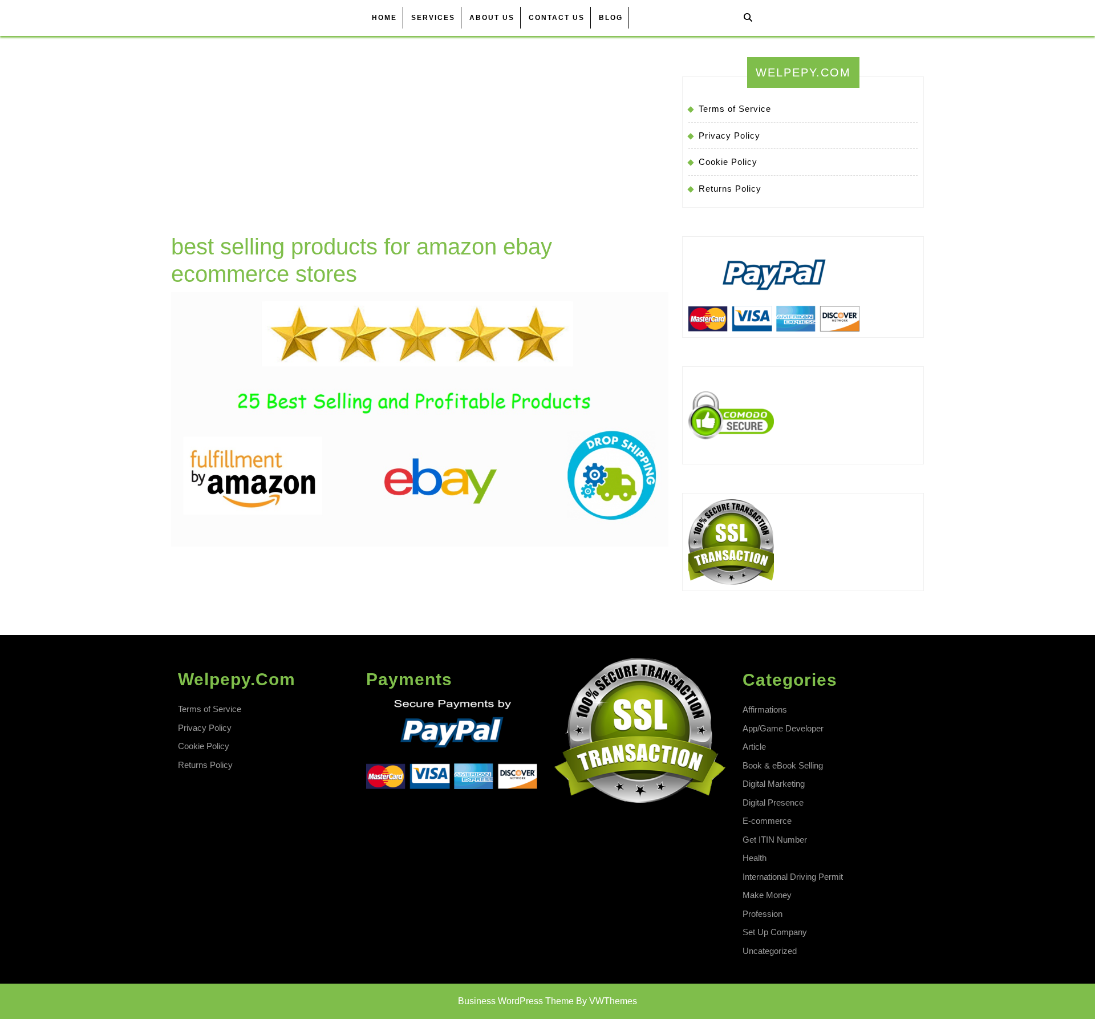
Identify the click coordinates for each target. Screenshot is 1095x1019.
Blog (611, 18)
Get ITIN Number (775, 839)
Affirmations (765, 709)
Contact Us (557, 18)
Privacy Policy (729, 135)
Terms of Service (735, 109)
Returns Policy (730, 188)
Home (384, 18)
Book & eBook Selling (783, 765)
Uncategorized (770, 951)
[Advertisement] (419, 147)
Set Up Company (775, 932)
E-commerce (767, 821)
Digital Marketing (774, 783)
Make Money (767, 895)
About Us (491, 18)
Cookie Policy (728, 162)
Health (754, 858)
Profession (762, 914)
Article (754, 746)
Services (433, 18)
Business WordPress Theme (516, 1001)
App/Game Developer (783, 728)
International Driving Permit (793, 876)
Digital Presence (773, 802)
